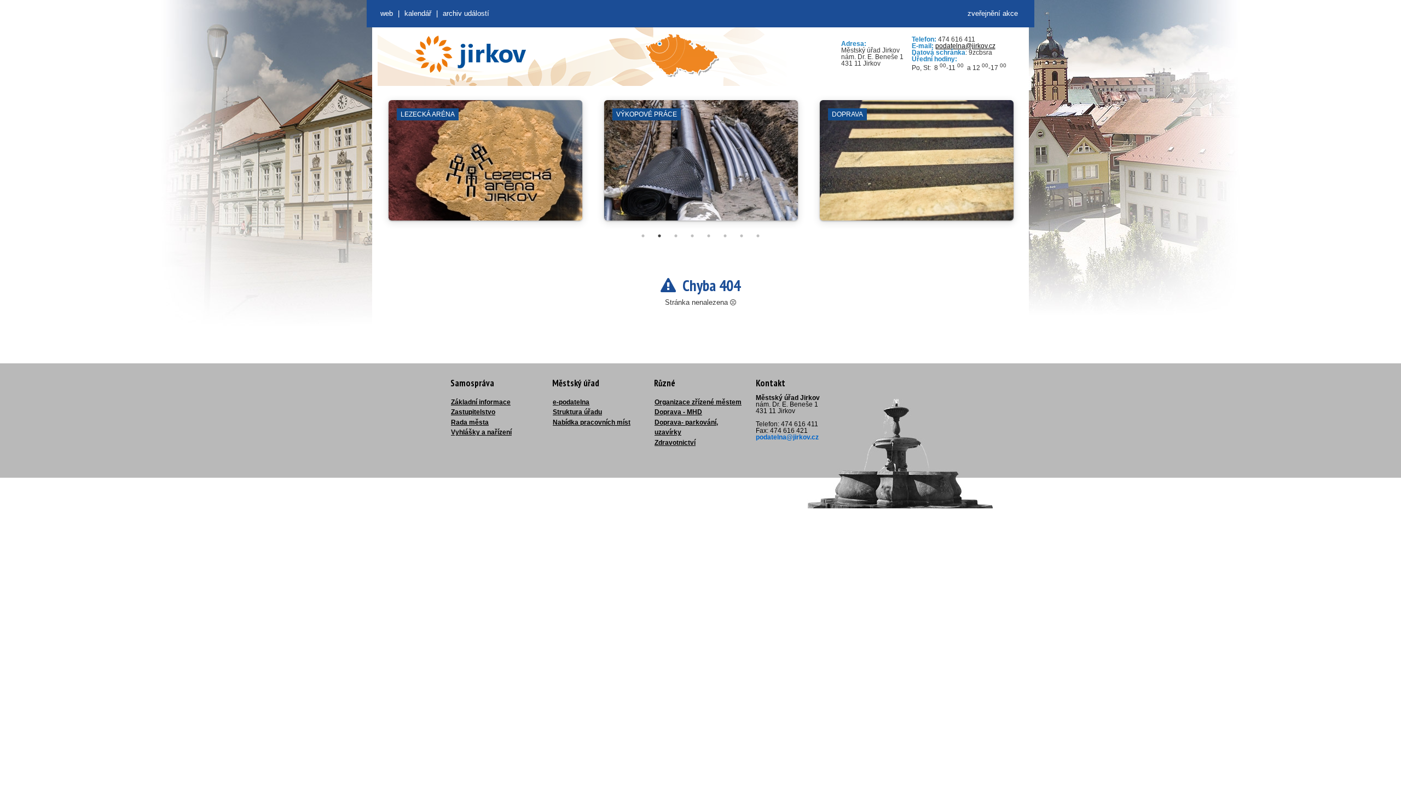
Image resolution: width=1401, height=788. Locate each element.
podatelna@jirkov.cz (965, 46)
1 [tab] (643, 235)
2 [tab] (659, 235)
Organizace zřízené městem (698, 402)
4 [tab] (692, 235)
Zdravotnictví (675, 442)
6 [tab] (725, 235)
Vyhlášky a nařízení (481, 432)
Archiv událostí (466, 13)
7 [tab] (741, 235)
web (386, 13)
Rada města (470, 422)
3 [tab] (675, 235)
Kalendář (417, 13)
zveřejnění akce (993, 13)
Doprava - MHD (678, 412)
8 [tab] (757, 235)
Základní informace (481, 402)
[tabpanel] (485, 165)
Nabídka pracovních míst (591, 422)
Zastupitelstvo (473, 412)
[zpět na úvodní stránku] (470, 54)
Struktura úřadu (577, 412)
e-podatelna (571, 402)
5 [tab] (708, 235)
